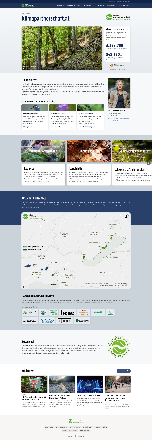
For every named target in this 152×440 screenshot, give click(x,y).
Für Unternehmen (74, 428)
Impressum (71, 437)
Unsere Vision (49, 428)
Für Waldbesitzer (88, 428)
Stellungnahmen (85, 431)
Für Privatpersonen (61, 428)
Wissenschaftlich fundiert (69, 431)
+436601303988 (113, 121)
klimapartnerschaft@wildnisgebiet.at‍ (119, 119)
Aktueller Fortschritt (101, 428)
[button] (25, 49)
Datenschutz (80, 437)
